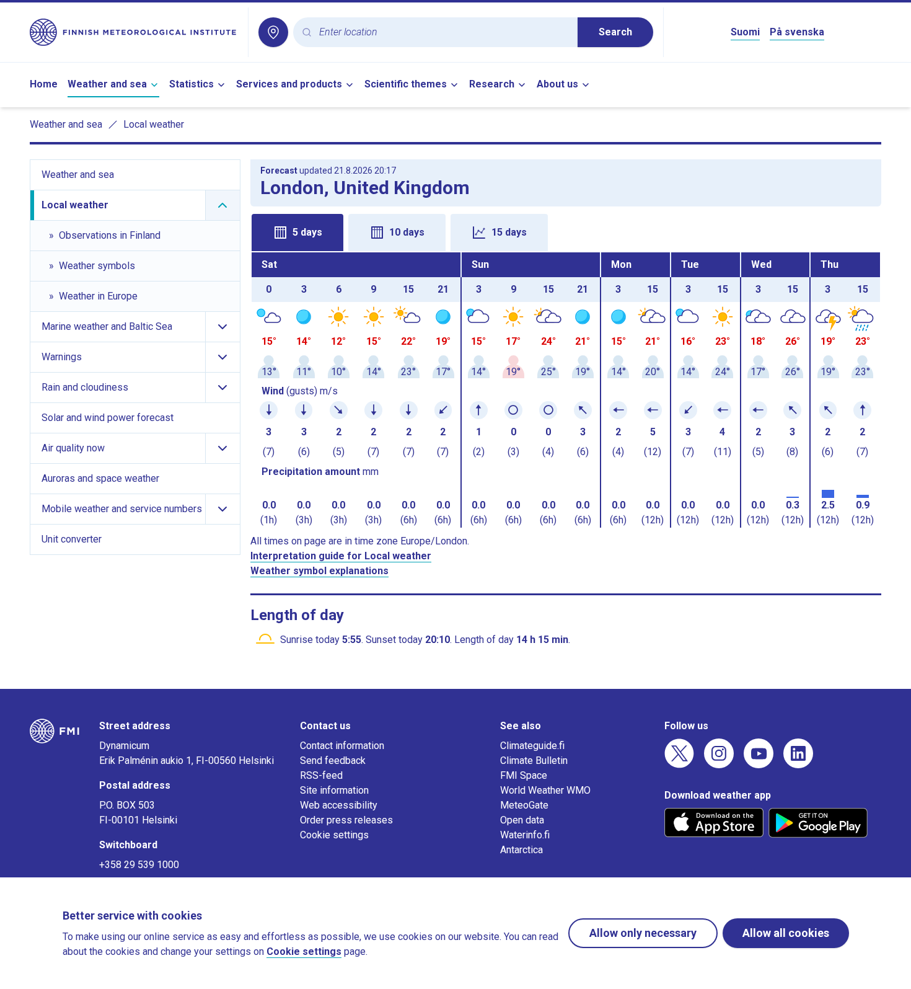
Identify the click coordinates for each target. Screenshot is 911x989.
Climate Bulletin (534, 760)
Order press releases (346, 820)
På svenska (797, 32)
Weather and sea (107, 84)
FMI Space (523, 775)
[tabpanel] (566, 390)
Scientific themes (405, 84)
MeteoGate (524, 805)
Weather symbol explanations (319, 571)
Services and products (289, 84)
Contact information (342, 746)
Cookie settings (334, 835)
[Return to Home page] (134, 32)
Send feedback (333, 760)
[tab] (297, 232)
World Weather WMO (545, 790)
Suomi (745, 32)
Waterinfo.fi (525, 835)
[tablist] (566, 231)
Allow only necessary (643, 932)
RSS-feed (321, 775)
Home (44, 84)
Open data (522, 820)
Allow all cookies (785, 932)
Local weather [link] (153, 124)
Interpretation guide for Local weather (340, 556)
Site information (334, 790)
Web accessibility (338, 805)
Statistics (191, 84)
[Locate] (273, 32)
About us (557, 84)
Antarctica (521, 850)
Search (615, 32)
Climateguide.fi (532, 746)
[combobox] (443, 32)
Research (491, 84)
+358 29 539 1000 (139, 865)
